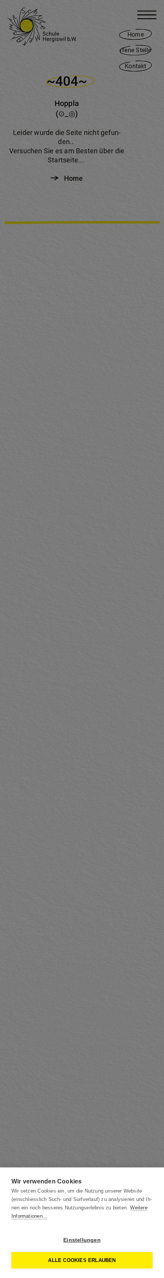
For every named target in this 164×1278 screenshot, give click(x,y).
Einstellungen (82, 1240)
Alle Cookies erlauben (82, 1260)
